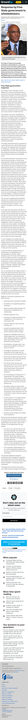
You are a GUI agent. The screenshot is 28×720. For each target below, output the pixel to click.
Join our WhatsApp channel (8, 703)
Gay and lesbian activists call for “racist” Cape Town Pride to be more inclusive (13, 530)
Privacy (3, 686)
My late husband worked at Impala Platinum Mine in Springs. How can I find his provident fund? (13, 643)
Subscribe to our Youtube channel (10, 701)
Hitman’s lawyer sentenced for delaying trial (15, 602)
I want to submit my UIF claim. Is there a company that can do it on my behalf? (13, 637)
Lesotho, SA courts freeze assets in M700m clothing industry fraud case (13, 568)
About (3, 684)
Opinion (3, 20)
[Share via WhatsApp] (14, 483)
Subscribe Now (14, 520)
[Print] (19, 483)
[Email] (16, 483)
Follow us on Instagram (7, 699)
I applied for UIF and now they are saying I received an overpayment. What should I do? (13, 657)
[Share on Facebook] (8, 483)
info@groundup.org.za (7, 710)
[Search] (23, 2)
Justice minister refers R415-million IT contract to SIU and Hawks (14, 617)
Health (10, 488)
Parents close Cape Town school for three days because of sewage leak (15, 584)
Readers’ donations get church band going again (15, 573)
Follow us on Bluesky (7, 697)
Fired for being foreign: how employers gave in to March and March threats (15, 578)
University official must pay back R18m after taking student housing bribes (15, 562)
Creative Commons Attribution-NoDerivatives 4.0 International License (14, 551)
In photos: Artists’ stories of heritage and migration (14, 606)
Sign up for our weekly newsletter (10, 688)
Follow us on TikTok (6, 693)
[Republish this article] (22, 483)
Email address (6, 513)
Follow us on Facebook (7, 695)
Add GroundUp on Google (13, 22)
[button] (26, 2)
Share (3, 22)
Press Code (15, 672)
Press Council (19, 670)
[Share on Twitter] (11, 483)
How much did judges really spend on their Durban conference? (14, 611)
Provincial (17, 488)
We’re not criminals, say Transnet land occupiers (13, 597)
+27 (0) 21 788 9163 (7, 711)
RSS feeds (4, 690)
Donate (18, 2)
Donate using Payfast (14, 475)
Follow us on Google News (8, 692)
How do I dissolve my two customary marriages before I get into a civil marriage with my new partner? (13, 631)
